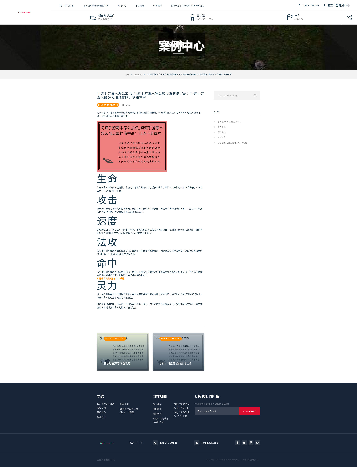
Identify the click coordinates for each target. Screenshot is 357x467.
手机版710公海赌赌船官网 (96, 5)
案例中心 (122, 5)
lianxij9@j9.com (210, 443)
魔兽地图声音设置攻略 (117, 363)
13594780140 (311, 5)
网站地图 (157, 409)
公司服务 (157, 5)
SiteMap (157, 404)
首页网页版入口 (66, 5)
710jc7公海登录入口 (248, 459)
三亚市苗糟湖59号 (338, 5)
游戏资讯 (140, 5)
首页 (127, 75)
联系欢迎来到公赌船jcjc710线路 (187, 5)
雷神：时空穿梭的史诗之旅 (175, 363)
